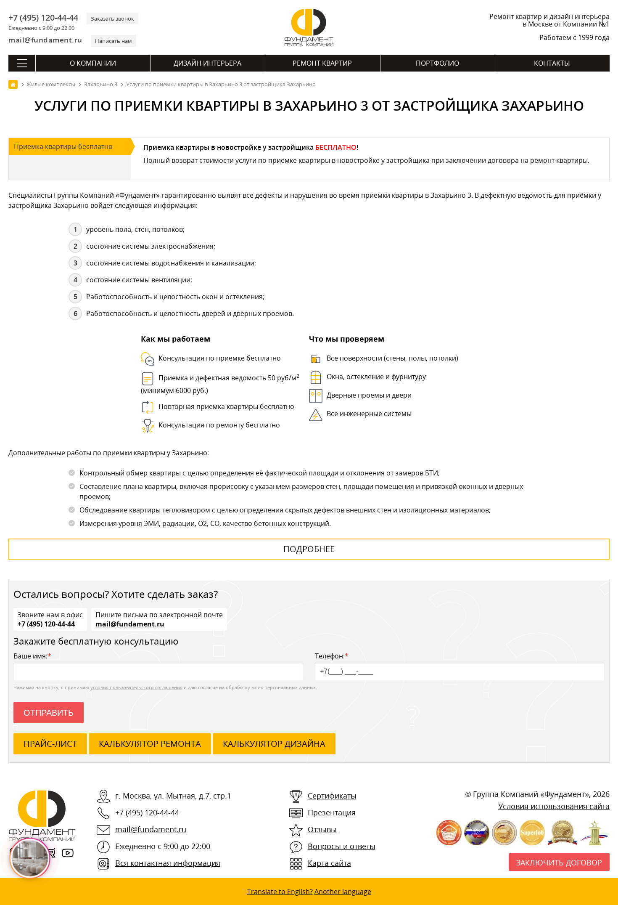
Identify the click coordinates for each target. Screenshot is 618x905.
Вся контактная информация (167, 863)
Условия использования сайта (554, 806)
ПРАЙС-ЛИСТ (50, 743)
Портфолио (437, 63)
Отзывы (322, 829)
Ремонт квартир (322, 63)
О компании (93, 63)
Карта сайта (329, 863)
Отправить (49, 712)
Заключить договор (559, 862)
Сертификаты (332, 796)
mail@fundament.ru (45, 40)
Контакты (552, 63)
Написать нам (113, 41)
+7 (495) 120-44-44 (43, 18)
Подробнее (309, 549)
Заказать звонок (112, 18)
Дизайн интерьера (207, 63)
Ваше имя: (32, 656)
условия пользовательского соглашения (136, 687)
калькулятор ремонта (150, 743)
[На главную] (13, 84)
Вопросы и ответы (341, 846)
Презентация (332, 812)
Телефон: (332, 656)
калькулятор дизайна (274, 743)
